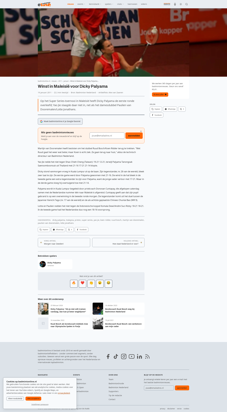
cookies (186, 409)
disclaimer (171, 409)
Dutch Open (78, 387)
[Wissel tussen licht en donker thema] (180, 4)
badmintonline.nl (44, 81)
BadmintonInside (116, 383)
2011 (60, 81)
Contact (112, 399)
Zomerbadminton (81, 391)
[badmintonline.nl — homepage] (44, 4)
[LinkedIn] (139, 356)
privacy (162, 409)
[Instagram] (124, 356)
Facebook (83, 229)
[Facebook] (108, 356)
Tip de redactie (115, 395)
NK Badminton (79, 383)
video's (144, 4)
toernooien (132, 4)
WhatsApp (59, 229)
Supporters (113, 391)
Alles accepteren (33, 398)
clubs (119, 4)
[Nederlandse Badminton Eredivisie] (167, 4)
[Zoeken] (186, 4)
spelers (108, 4)
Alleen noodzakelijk (15, 398)
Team (111, 379)
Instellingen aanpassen (40, 404)
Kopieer (45, 229)
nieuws (70, 4)
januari (66, 81)
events (80, 4)
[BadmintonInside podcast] (175, 4)
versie (179, 409)
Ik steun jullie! (159, 94)
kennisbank (94, 4)
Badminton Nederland (118, 387)
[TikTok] (116, 356)
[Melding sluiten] (141, 131)
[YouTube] (132, 356)
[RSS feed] (147, 356)
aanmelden (134, 135)
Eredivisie (77, 379)
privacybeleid (64, 393)
